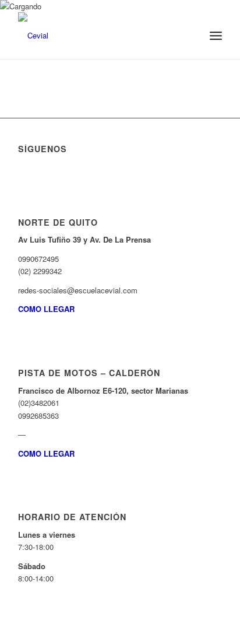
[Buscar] (190, 35)
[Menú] (216, 36)
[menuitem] (190, 35)
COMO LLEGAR (46, 308)
